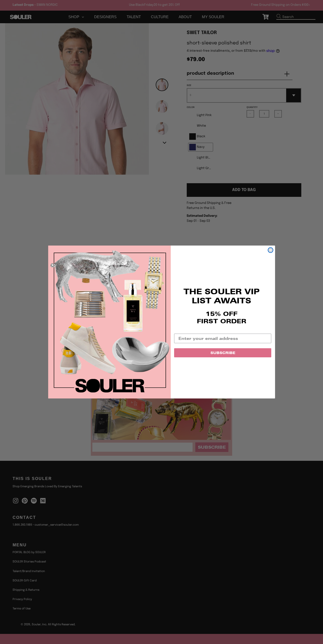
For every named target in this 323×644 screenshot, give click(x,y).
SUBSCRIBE (222, 353)
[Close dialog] (270, 250)
